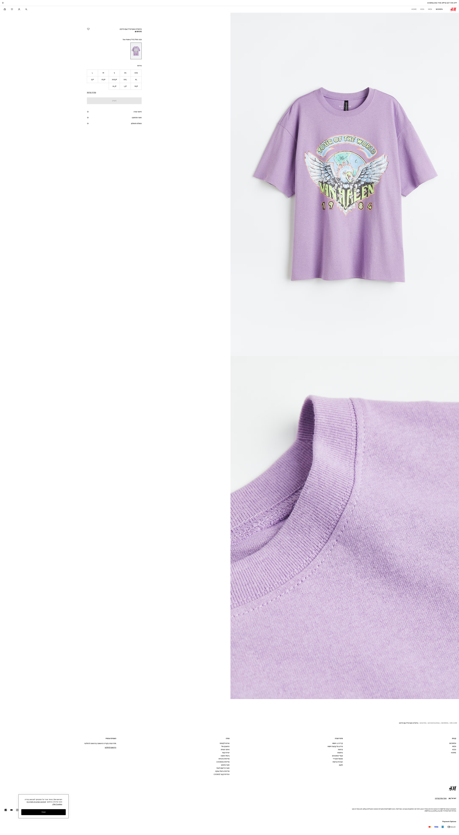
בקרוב (114, 100)
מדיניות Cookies (223, 762)
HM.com (453, 723)
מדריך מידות (91, 92)
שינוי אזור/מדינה (441, 798)
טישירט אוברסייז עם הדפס (408, 723)
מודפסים (423, 723)
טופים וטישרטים (434, 723)
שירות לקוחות (225, 743)
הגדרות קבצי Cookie (222, 774)
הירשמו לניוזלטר (110, 747)
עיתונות (340, 752)
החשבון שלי (225, 746)
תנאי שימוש (225, 765)
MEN (430, 9)
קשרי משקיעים (337, 756)
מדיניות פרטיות (224, 759)
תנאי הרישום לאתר (223, 768)
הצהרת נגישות (338, 762)
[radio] (136, 51)
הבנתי (43, 812)
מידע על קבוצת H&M (335, 746)
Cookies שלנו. (57, 804)
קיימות (340, 749)
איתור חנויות (225, 749)
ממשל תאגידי (338, 759)
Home (414, 9)
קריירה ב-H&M (337, 743)
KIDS (422, 9)
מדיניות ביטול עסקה (222, 771)
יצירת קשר (226, 752)
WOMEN (439, 9)
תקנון (341, 765)
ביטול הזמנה (225, 756)
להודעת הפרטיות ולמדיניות (36, 802)
